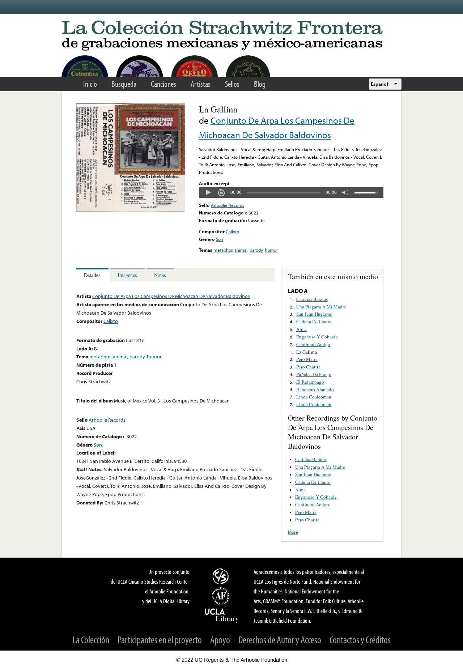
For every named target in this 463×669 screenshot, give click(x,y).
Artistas (201, 83)
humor (271, 250)
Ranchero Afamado (315, 389)
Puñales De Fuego (313, 374)
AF (222, 595)
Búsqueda (123, 83)
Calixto (232, 231)
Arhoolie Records (227, 205)
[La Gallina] (130, 210)
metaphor (222, 250)
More (293, 532)
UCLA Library (222, 615)
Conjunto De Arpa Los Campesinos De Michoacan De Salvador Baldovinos (171, 296)
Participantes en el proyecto (160, 639)
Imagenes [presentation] (127, 275)
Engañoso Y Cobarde (317, 336)
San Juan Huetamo (314, 314)
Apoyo (220, 639)
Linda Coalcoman (313, 396)
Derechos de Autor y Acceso (279, 639)
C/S (222, 576)
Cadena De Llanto (314, 321)
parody (256, 250)
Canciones (163, 83)
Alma (301, 329)
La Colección (90, 639)
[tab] (93, 274)
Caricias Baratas (312, 299)
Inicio (90, 83)
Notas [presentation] (160, 275)
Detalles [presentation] (92, 275)
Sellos (232, 83)
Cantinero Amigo (313, 344)
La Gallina (306, 352)
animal (240, 250)
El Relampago (310, 382)
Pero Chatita (308, 366)
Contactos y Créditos (360, 639)
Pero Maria (307, 359)
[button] (208, 192)
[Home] (231, 36)
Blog (260, 83)
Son (219, 239)
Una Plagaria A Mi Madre (321, 306)
